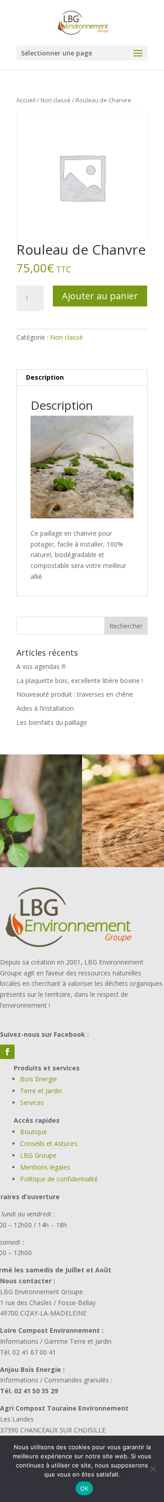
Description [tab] (45, 377)
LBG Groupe (38, 1155)
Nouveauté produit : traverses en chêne (74, 694)
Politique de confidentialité (59, 1179)
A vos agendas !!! (41, 666)
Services (32, 1102)
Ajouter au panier (100, 296)
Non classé (56, 100)
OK (84, 1488)
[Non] (152, 1468)
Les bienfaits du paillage (51, 722)
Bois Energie (38, 1079)
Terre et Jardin (41, 1090)
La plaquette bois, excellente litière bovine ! (79, 680)
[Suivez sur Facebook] (7, 1052)
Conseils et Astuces (48, 1143)
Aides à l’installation (45, 708)
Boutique (33, 1131)
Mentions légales (45, 1167)
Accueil (26, 100)
